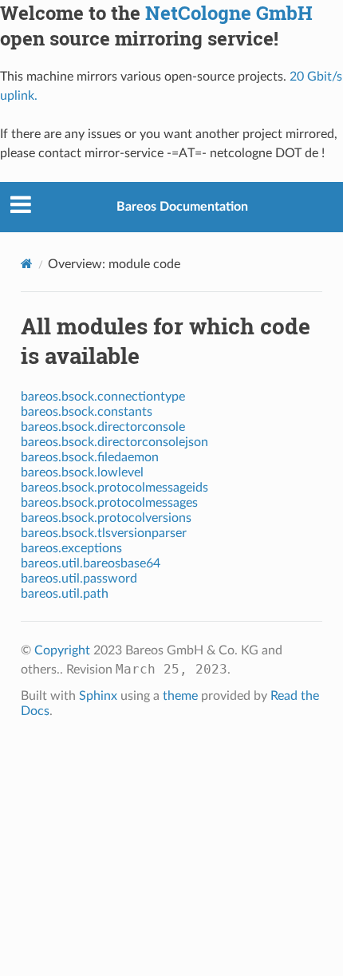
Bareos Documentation (182, 206)
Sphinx (98, 696)
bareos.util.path (64, 593)
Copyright (62, 650)
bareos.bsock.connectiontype (103, 396)
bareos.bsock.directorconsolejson (114, 442)
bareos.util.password (79, 578)
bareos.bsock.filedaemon (90, 457)
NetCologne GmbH (229, 13)
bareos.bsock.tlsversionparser (104, 533)
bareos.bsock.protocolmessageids (114, 487)
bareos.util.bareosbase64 (90, 563)
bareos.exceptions (71, 548)
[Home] (27, 263)
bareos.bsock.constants (86, 411)
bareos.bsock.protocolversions (106, 518)
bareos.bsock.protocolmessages (109, 502)
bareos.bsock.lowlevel (82, 472)
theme (180, 696)
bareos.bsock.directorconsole (103, 427)
